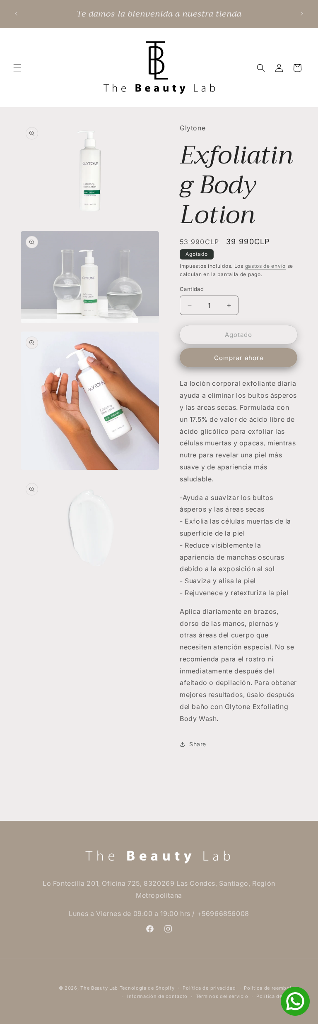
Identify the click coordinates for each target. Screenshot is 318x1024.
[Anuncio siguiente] (302, 14)
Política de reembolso (270, 988)
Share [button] (197, 744)
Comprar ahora (238, 358)
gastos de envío (265, 266)
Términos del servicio (222, 996)
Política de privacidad (209, 988)
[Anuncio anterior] (16, 14)
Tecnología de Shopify (147, 988)
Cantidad (192, 289)
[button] (17, 68)
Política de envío (276, 996)
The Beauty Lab (99, 988)
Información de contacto (157, 996)
